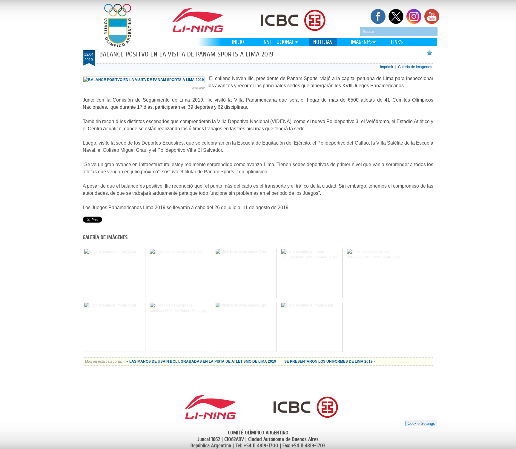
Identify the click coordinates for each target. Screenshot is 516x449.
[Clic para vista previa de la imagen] (144, 80)
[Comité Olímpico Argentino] (117, 25)
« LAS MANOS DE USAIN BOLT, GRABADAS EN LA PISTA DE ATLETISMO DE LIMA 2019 (201, 361)
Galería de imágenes (415, 67)
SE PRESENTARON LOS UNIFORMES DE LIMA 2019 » (330, 361)
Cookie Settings (421, 423)
